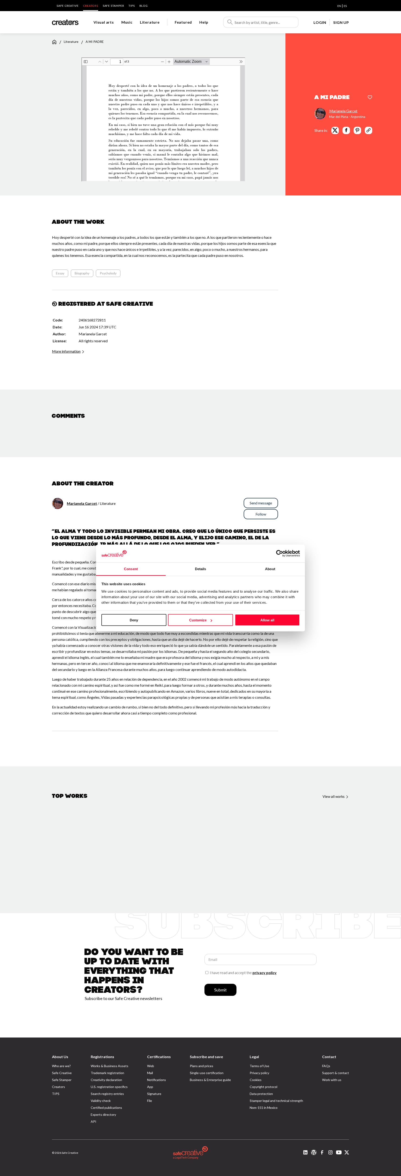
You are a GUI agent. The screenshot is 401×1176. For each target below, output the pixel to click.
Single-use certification (206, 1073)
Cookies (256, 1080)
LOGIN (320, 22)
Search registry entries (107, 1094)
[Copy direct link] (368, 130)
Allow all (267, 620)
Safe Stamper (113, 5)
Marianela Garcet (343, 110)
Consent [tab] (131, 569)
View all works (334, 796)
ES (345, 6)
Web (150, 1066)
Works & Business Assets (109, 1066)
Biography (82, 273)
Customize (198, 620)
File (149, 1101)
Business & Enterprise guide (210, 1080)
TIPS (132, 5)
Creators (90, 5)
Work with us (331, 1080)
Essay (60, 273)
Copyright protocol (263, 1087)
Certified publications (106, 1108)
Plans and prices (201, 1066)
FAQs (326, 1066)
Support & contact (335, 1073)
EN (339, 6)
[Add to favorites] (370, 98)
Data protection (261, 1094)
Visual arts (104, 22)
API (93, 1121)
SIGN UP (341, 22)
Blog (143, 5)
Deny (134, 620)
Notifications (156, 1080)
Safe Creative (67, 5)
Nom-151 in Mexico (264, 1108)
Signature (154, 1094)
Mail (150, 1073)
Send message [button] (261, 503)
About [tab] (270, 569)
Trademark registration (107, 1073)
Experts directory (103, 1114)
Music (127, 22)
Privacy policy (259, 1073)
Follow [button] (260, 514)
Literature (150, 22)
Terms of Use (259, 1066)
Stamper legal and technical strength (276, 1101)
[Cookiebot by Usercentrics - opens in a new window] (279, 553)
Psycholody (108, 273)
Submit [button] (220, 989)
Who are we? (61, 1066)
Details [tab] (200, 569)
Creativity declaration (106, 1080)
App (150, 1087)
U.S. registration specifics (109, 1087)
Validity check (101, 1101)
